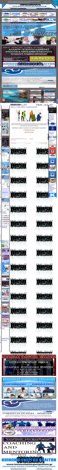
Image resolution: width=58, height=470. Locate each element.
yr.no (8, 196)
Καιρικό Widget (5, 192)
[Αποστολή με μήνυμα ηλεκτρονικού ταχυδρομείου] (29, 138)
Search (51, 111)
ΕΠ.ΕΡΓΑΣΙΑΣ (6, 217)
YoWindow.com (4, 196)
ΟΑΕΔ (6, 215)
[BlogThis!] (30, 138)
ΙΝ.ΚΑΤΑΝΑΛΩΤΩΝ (6, 219)
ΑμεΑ (6, 223)
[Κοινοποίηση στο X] (31, 138)
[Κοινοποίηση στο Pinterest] (32, 138)
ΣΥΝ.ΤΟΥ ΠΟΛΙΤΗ (6, 221)
